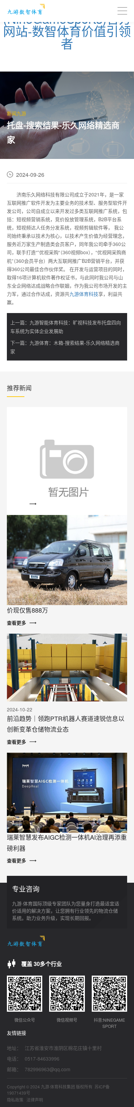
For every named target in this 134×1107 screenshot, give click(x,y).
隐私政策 (15, 1100)
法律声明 (34, 1100)
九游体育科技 (83, 293)
